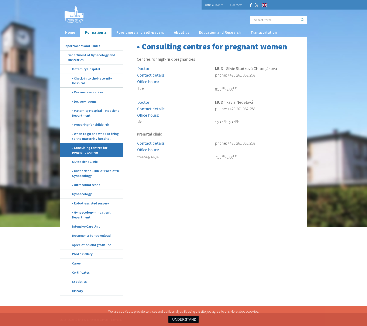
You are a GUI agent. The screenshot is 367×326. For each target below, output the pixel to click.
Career (77, 263)
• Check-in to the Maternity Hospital (92, 80)
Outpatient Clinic (85, 162)
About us (181, 32)
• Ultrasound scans (86, 185)
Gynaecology (82, 194)
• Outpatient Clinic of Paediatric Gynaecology (96, 173)
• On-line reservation (87, 92)
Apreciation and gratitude (91, 245)
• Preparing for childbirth (90, 124)
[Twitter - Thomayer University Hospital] (256, 5)
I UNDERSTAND (183, 319)
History (77, 291)
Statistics (79, 281)
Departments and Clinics (82, 46)
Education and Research (220, 32)
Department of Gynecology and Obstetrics (91, 57)
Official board (214, 5)
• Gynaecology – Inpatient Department (91, 214)
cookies (252, 311)
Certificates (81, 272)
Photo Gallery (82, 254)
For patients (96, 32)
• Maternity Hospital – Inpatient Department (95, 112)
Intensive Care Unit (86, 226)
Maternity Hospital (86, 69)
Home (70, 32)
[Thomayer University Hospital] (71, 13)
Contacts (236, 5)
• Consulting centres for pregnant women (89, 150)
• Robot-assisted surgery (90, 203)
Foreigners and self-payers (140, 32)
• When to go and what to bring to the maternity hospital (95, 136)
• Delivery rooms (84, 101)
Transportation (264, 32)
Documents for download (91, 235)
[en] (264, 5)
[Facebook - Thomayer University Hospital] (251, 5)
